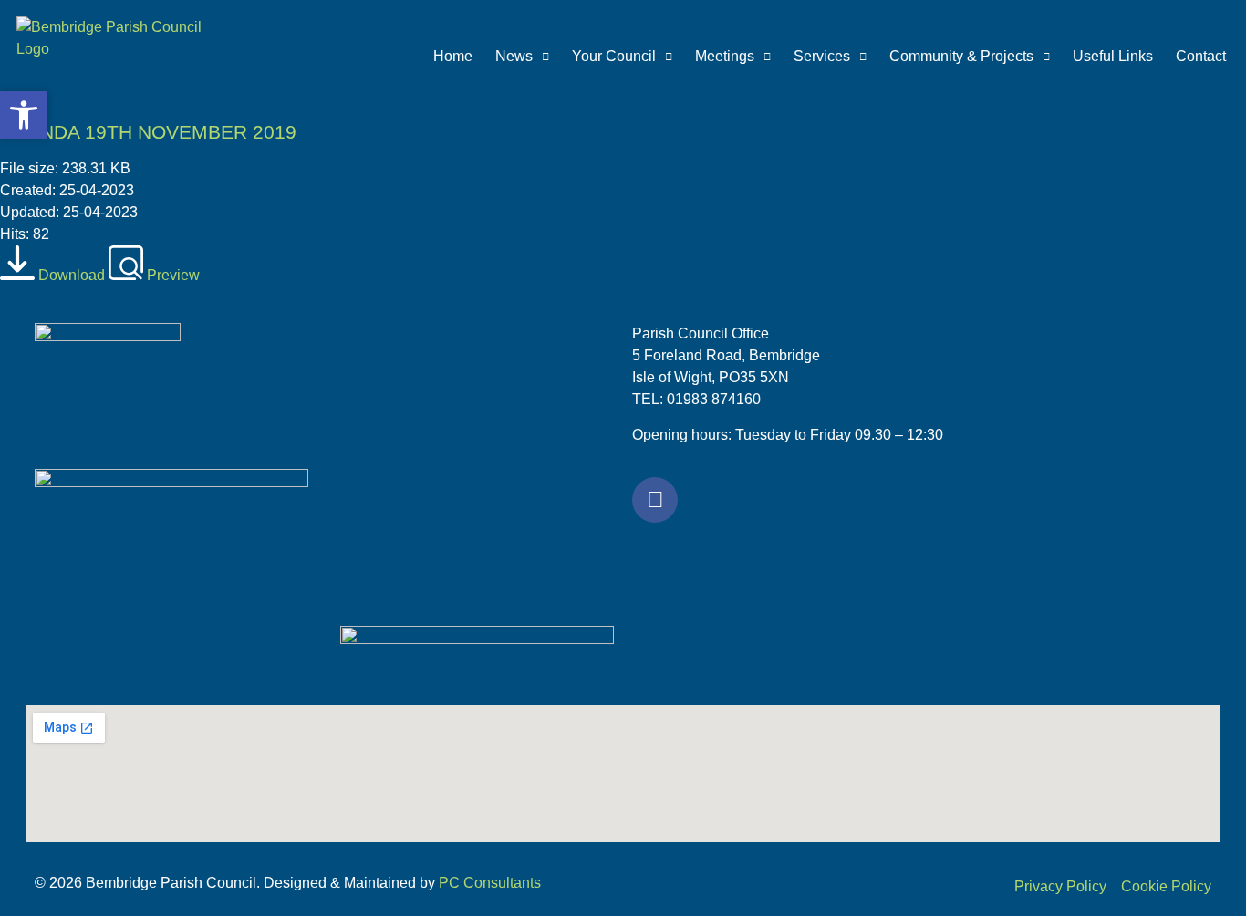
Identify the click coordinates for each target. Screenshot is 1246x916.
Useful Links (1113, 56)
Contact (1201, 56)
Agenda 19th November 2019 (148, 131)
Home (452, 56)
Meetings (724, 56)
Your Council (614, 56)
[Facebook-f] (655, 500)
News (514, 56)
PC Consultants (490, 882)
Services (822, 56)
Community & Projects (961, 56)
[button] (23, 115)
